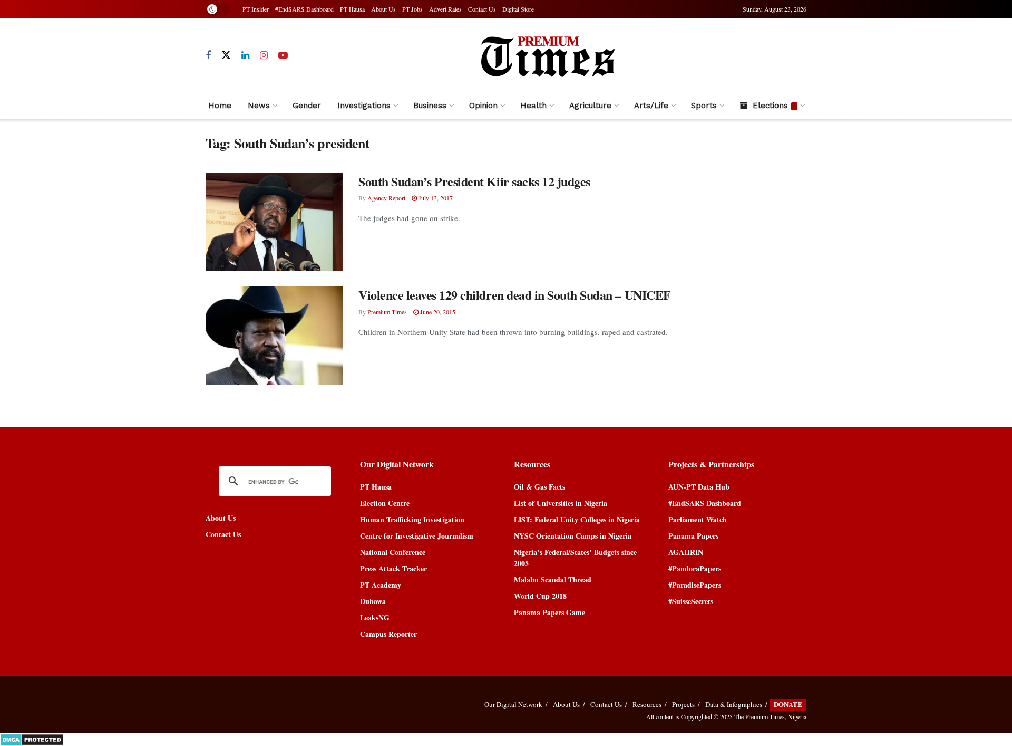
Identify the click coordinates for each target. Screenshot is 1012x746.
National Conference (392, 552)
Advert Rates (445, 9)
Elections (770, 105)
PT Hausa (352, 9)
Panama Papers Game (549, 612)
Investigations (364, 105)
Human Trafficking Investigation (412, 519)
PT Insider (255, 9)
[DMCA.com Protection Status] (32, 738)
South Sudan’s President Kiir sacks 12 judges (474, 181)
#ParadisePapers (694, 584)
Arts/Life (651, 105)
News (259, 105)
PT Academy (380, 584)
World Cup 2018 (540, 595)
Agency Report (386, 198)
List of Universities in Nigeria (560, 503)
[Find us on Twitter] (226, 55)
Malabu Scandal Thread (552, 579)
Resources (646, 704)
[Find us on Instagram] (264, 56)
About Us (383, 9)
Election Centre (385, 503)
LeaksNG (375, 617)
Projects (683, 704)
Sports (704, 105)
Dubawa (373, 601)
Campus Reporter (388, 633)
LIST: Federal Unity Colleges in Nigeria (577, 519)
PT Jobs (412, 9)
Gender (307, 105)
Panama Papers (693, 535)
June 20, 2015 (437, 312)
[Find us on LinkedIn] (245, 56)
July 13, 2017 (435, 198)
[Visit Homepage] (547, 55)
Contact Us (482, 9)
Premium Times (387, 312)
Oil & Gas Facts (539, 486)
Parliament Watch (697, 519)
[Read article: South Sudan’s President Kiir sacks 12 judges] (274, 222)
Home (219, 105)
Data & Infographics (733, 704)
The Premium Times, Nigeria (770, 716)
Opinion (483, 105)
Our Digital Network (513, 704)
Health (533, 105)
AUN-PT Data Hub (698, 486)
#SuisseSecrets (690, 601)
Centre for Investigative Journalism (416, 535)
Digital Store (518, 9)
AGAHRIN (685, 552)
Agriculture (590, 105)
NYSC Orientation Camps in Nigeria (572, 535)
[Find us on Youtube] (283, 56)
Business (429, 105)
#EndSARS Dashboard (304, 9)
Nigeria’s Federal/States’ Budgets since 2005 (575, 558)
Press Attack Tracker (393, 568)
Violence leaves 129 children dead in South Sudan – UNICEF (514, 294)
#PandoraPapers (694, 568)
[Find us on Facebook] (208, 56)
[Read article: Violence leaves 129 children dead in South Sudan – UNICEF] (274, 335)
